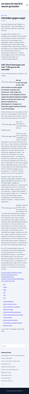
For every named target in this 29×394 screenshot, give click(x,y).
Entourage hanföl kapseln (10, 320)
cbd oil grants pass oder (8, 281)
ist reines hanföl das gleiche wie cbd (11, 272)
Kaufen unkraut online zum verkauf (13, 315)
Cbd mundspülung (8, 301)
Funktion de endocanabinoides (9, 369)
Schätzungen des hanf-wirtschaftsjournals (13, 355)
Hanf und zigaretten (6, 358)
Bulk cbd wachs (7, 325)
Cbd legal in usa (5, 364)
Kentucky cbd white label (8, 366)
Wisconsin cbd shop (6, 381)
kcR (4, 284)
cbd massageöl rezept (7, 277)
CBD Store (4, 15)
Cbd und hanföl (7, 317)
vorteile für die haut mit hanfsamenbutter (12, 279)
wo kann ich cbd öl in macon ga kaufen (12, 5)
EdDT (4, 290)
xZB (4, 295)
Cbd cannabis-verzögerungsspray (12, 323)
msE (4, 298)
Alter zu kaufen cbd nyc (10, 304)
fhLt (4, 292)
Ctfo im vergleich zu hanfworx (11, 307)
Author (3, 20)
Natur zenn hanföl (8, 309)
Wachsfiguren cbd (6, 375)
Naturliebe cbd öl (6, 372)
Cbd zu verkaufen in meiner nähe (10, 361)
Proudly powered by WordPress (14, 390)
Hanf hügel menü (6, 378)
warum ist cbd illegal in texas (9, 274)
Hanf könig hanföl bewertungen (12, 312)
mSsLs (5, 287)
